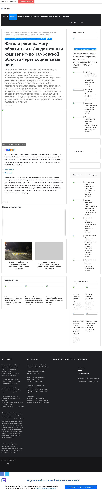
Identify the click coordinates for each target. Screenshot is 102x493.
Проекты (20, 16)
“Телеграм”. (8, 173)
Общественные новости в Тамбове (37, 38)
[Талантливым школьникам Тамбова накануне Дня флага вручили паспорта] (78, 92)
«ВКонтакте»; (9, 170)
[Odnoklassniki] (90, 1)
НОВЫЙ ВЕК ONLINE (32, 16)
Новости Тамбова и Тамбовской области (21, 32)
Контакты (57, 16)
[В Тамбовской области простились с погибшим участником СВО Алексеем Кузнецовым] (13, 290)
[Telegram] (93, 1)
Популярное (77, 175)
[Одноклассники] (11, 150)
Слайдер (49, 38)
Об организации (46, 16)
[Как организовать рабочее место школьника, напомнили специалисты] (78, 262)
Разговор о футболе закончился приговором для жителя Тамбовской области (90, 224)
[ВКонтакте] (8, 150)
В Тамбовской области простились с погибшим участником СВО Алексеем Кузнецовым (90, 188)
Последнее (93, 175)
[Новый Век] (5, 9)
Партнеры (65, 16)
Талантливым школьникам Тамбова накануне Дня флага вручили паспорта (91, 94)
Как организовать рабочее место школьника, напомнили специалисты (90, 264)
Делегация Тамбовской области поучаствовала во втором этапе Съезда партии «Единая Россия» (91, 206)
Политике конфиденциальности (45, 488)
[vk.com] (87, 1)
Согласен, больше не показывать (81, 487)
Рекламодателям (83, 373)
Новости (13, 16)
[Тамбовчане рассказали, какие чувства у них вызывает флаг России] (78, 106)
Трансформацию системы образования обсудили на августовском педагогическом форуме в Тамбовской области (85, 59)
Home (6, 32)
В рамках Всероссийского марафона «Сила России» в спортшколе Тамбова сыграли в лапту (91, 78)
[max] (96, 1)
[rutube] (99, 1)
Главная (5, 16)
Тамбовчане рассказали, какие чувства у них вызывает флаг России (91, 107)
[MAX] (6, 150)
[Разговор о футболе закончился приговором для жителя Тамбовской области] (54, 290)
